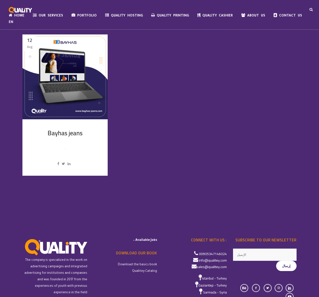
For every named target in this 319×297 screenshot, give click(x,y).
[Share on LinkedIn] (69, 163)
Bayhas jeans (65, 133)
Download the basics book (137, 265)
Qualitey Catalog (144, 271)
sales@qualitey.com (212, 267)
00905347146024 (213, 254)
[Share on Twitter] (63, 163)
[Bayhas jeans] (65, 76)
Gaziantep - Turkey (212, 285)
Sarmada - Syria (215, 292)
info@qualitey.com (213, 260)
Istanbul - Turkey (214, 278)
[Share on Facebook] (58, 163)
